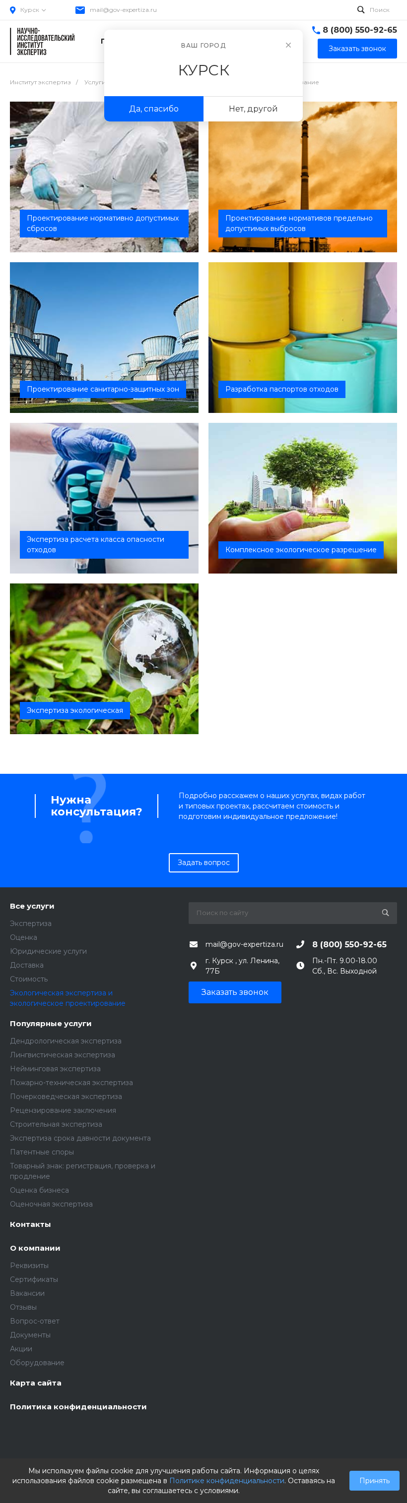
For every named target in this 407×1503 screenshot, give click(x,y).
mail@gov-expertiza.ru (123, 9)
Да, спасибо (154, 109)
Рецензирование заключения (63, 1110)
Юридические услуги (48, 951)
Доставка (27, 965)
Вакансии (27, 1293)
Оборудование (37, 1362)
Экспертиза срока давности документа (80, 1138)
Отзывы (23, 1307)
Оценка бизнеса (39, 1190)
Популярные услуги (51, 1024)
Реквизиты (29, 1265)
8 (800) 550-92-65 (360, 30)
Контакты (30, 1224)
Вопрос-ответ (35, 1321)
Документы (30, 1334)
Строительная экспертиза (56, 1124)
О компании (35, 1248)
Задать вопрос (204, 862)
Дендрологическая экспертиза (66, 1041)
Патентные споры (42, 1152)
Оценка (23, 937)
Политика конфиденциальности (78, 1407)
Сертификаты (34, 1279)
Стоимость (29, 979)
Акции (21, 1348)
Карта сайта (36, 1383)
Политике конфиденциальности (226, 1480)
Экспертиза (31, 923)
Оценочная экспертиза (51, 1204)
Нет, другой (253, 109)
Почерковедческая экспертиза (66, 1096)
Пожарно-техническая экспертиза (71, 1082)
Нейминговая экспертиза (55, 1068)
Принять (374, 1480)
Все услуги (32, 906)
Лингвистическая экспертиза (62, 1054)
